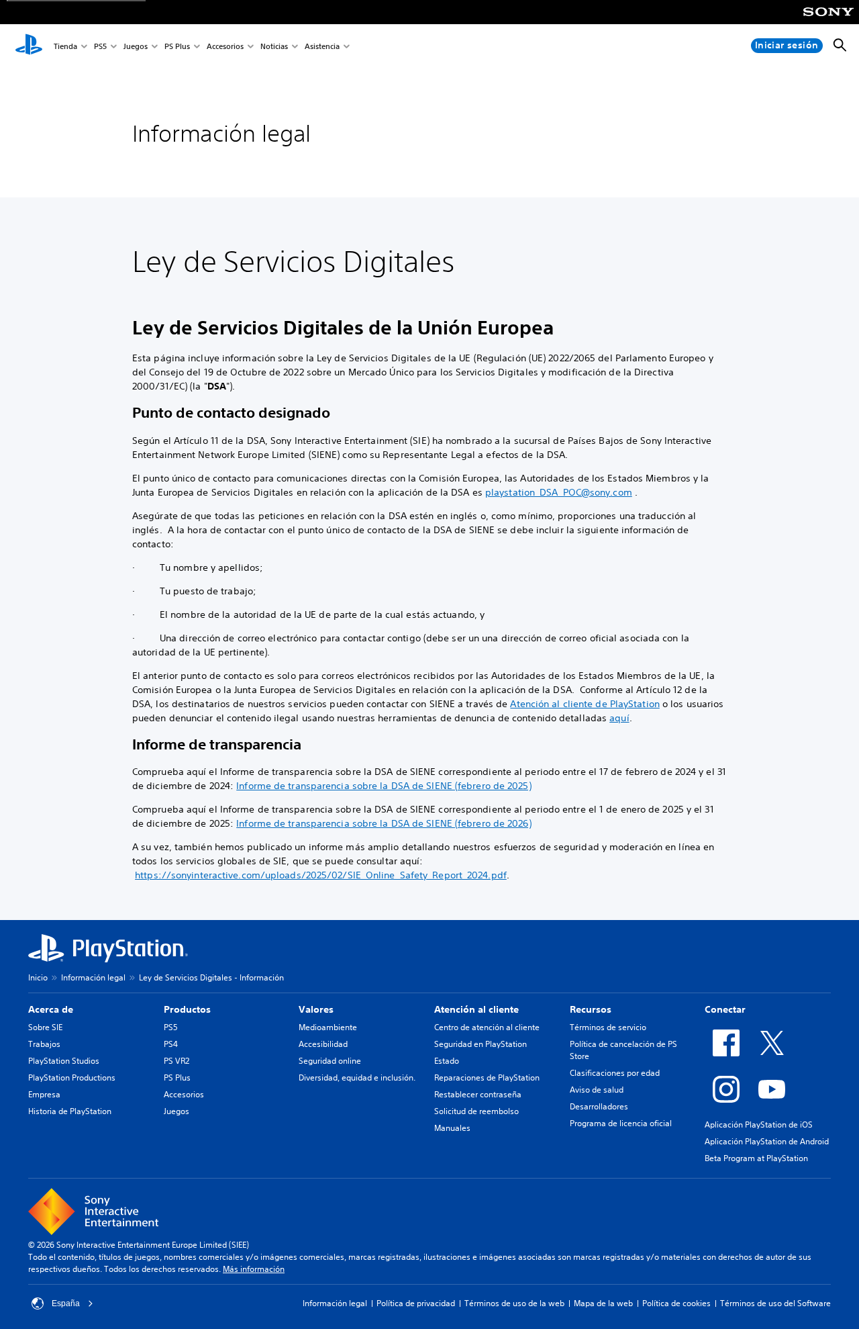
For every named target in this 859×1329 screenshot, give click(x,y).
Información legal (93, 977)
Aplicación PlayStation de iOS (759, 1124)
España (66, 1303)
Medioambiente (328, 1027)
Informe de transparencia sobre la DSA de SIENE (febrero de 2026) (383, 823)
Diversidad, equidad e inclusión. (357, 1077)
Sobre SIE (45, 1027)
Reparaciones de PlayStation (487, 1077)
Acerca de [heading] (50, 1009)
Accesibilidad (323, 1044)
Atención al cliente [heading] (476, 1009)
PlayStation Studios (63, 1060)
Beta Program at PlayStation (756, 1158)
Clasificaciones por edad (615, 1073)
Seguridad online (330, 1060)
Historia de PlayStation (69, 1111)
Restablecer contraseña (477, 1094)
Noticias (274, 46)
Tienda (65, 46)
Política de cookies (676, 1303)
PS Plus (177, 46)
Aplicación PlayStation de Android (767, 1141)
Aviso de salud (596, 1089)
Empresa (44, 1094)
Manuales (452, 1128)
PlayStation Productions (71, 1077)
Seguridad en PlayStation (480, 1044)
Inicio (38, 977)
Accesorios (225, 46)
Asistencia (322, 46)
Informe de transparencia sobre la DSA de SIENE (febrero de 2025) (383, 786)
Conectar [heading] (725, 1009)
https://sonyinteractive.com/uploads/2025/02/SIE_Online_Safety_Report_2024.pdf (321, 875)
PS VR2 (176, 1060)
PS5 (100, 46)
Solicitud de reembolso (476, 1111)
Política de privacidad (415, 1303)
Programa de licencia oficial (621, 1123)
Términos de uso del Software (775, 1303)
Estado (446, 1060)
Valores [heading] (316, 1009)
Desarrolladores (599, 1106)
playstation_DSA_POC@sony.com (558, 492)
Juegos (135, 46)
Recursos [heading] (590, 1009)
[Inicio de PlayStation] (29, 46)
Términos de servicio (608, 1027)
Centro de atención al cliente (487, 1027)
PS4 (171, 1044)
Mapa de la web (603, 1303)
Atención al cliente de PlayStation (584, 704)
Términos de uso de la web (514, 1303)
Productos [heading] (187, 1009)
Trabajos (44, 1044)
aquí (619, 718)
